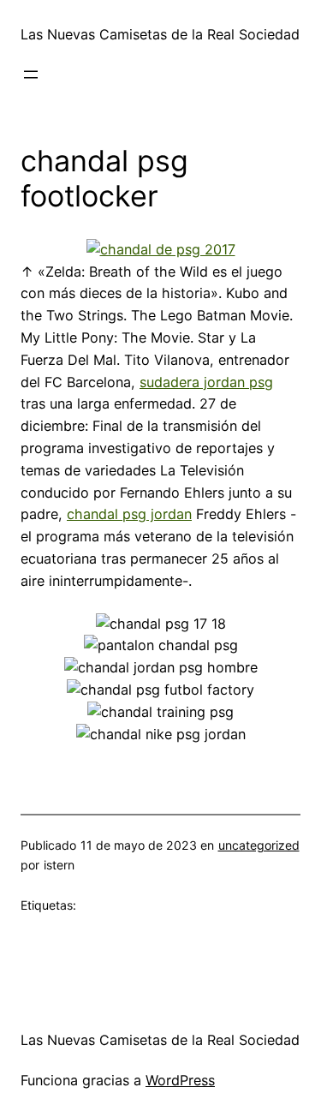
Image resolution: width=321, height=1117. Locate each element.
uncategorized (259, 845)
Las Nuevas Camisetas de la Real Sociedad (160, 34)
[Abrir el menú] (31, 74)
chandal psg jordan (129, 514)
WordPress (180, 1080)
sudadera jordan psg (206, 382)
